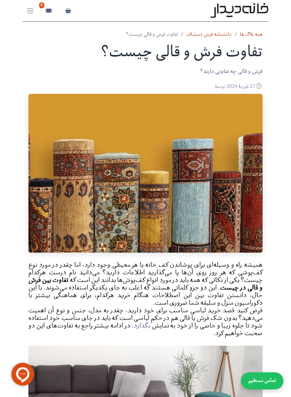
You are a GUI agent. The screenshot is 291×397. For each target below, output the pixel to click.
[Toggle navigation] (30, 10)
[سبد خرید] (68, 10)
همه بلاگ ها (251, 34)
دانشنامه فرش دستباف (209, 34)
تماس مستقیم (262, 380)
